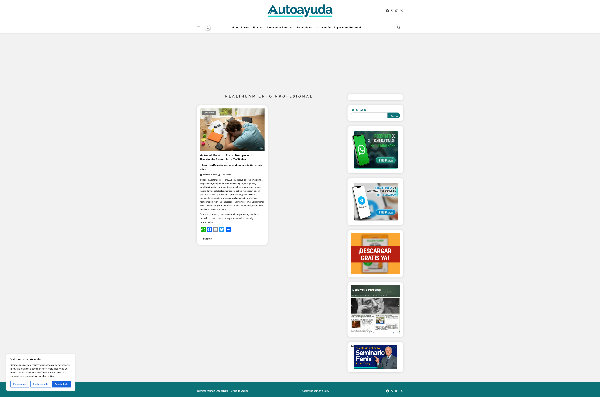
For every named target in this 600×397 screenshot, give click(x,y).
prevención (223, 194)
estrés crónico (245, 187)
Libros (245, 27)
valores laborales (218, 209)
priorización (235, 194)
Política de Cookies (239, 391)
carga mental (206, 183)
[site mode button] (207, 27)
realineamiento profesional (244, 198)
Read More (207, 239)
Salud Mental (305, 27)
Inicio (234, 27)
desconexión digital (234, 183)
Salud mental (258, 202)
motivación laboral (251, 191)
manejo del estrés (233, 191)
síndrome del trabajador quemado (216, 205)
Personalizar (20, 384)
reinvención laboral (223, 202)
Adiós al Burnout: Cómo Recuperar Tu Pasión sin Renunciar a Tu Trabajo (227, 157)
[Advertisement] (300, 61)
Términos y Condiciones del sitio (212, 391)
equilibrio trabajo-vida (210, 187)
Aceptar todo (61, 384)
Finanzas (258, 27)
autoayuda (226, 175)
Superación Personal (347, 27)
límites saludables (215, 191)
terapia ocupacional (242, 205)
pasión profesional (209, 194)
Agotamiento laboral (218, 180)
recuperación (206, 202)
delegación (218, 183)
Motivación (323, 27)
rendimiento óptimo (241, 202)
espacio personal (229, 187)
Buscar (359, 110)
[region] (40, 372)
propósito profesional (221, 198)
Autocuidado (235, 180)
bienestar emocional (251, 180)
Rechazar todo (40, 384)
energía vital (249, 183)
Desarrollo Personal (280, 27)
